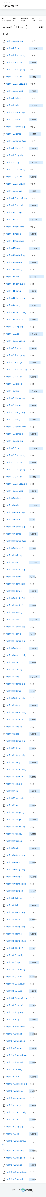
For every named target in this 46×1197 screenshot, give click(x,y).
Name (9, 27)
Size (41, 27)
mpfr (13, 6)
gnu (6, 6)
